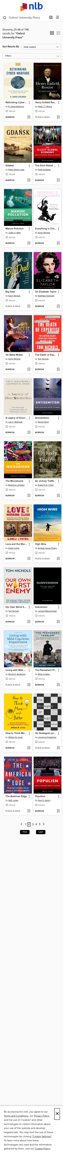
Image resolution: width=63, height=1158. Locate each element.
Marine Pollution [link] (14, 228)
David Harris (43, 422)
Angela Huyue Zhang (47, 548)
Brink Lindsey (44, 674)
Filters (8, 56)
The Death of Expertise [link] (46, 355)
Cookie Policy (42, 1148)
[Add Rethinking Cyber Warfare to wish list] (29, 117)
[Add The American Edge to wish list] (29, 811)
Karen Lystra (13, 548)
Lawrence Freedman (47, 737)
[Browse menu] (58, 17)
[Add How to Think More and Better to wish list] (29, 748)
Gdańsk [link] (9, 165)
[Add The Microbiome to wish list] (29, 496)
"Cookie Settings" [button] (41, 1136)
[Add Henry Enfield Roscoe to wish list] (58, 117)
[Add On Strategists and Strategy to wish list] (58, 748)
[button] (52, 34)
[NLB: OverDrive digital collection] (31, 7)
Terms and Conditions (16, 1116)
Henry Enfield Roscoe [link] (46, 102)
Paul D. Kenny (44, 800)
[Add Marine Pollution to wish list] (29, 243)
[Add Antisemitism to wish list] (58, 433)
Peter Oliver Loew (16, 169)
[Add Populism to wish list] (58, 811)
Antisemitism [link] (42, 418)
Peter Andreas (44, 169)
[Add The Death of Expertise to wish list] (58, 369)
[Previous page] (22, 824)
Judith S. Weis (14, 233)
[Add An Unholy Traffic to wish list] (58, 496)
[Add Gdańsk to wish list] (29, 180)
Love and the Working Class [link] (16, 544)
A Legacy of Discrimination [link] (16, 418)
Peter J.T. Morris (45, 106)
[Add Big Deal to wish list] (29, 306)
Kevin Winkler (44, 233)
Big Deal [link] (10, 291)
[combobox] (24, 18)
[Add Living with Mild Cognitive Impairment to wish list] (29, 685)
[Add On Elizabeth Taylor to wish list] (58, 306)
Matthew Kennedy (46, 296)
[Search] (4, 17)
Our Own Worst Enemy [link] (16, 607)
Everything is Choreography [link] (46, 228)
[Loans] (51, 18)
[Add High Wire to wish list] (58, 559)
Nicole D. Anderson (17, 674)
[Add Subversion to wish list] (58, 622)
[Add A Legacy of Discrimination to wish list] (29, 433)
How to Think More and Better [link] (16, 733)
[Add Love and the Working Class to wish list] (29, 559)
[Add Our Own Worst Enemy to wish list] (29, 622)
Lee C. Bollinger (15, 422)
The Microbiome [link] (14, 481)
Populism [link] (40, 796)
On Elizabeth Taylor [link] (46, 291)
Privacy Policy (41, 1116)
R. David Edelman (16, 106)
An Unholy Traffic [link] (44, 481)
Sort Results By (10, 46)
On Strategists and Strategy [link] (46, 733)
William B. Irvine (15, 737)
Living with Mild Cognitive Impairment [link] (16, 670)
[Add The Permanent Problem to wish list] (58, 685)
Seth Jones (13, 800)
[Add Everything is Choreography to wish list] (58, 243)
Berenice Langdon (16, 485)
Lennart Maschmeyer (47, 611)
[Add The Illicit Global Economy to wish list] (58, 180)
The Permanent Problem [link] (46, 670)
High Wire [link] (40, 544)
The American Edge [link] (16, 796)
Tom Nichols (43, 359)
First (25, 831)
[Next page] (44, 824)
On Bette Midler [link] (14, 355)
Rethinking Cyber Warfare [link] (16, 102)
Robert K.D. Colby (46, 485)
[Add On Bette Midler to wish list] (29, 369)
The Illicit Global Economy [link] (46, 165)
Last (41, 831)
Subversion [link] (41, 607)
